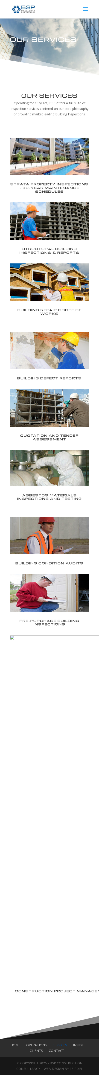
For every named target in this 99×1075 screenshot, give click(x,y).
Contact (56, 1050)
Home (15, 1045)
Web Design (54, 1068)
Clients (36, 1050)
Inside (78, 1045)
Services (60, 1045)
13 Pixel (76, 1068)
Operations (36, 1045)
